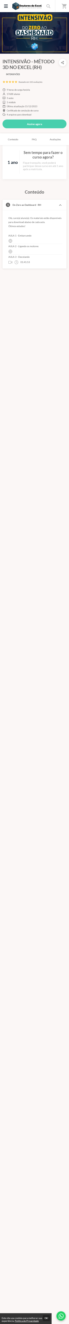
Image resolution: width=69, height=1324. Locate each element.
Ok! (46, 1318)
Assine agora (34, 124)
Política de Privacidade (27, 1320)
